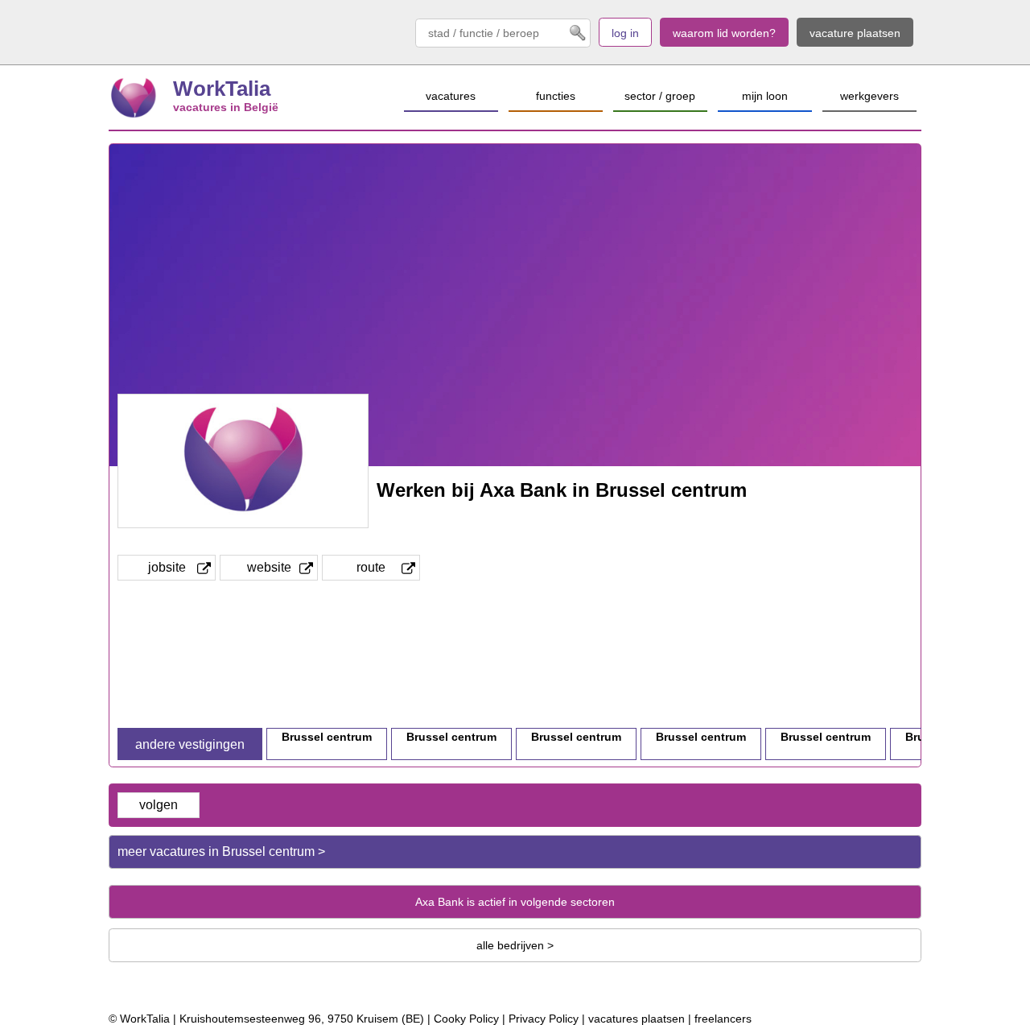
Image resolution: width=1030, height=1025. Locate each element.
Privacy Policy (544, 1018)
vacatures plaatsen (636, 1018)
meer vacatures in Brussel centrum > (221, 851)
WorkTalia (221, 88)
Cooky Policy (466, 1018)
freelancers (723, 1018)
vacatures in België (225, 107)
